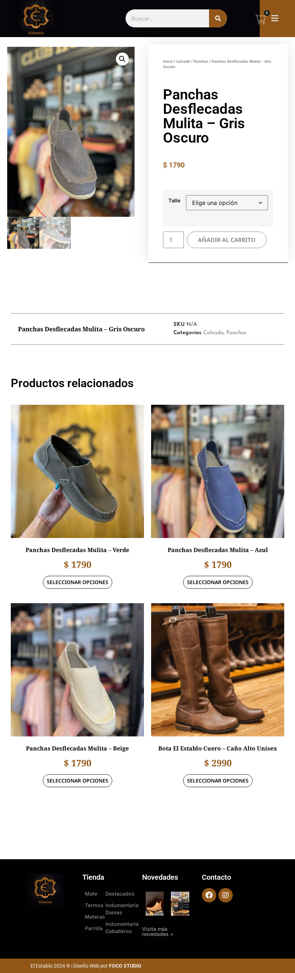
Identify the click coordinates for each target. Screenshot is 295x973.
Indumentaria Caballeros (122, 927)
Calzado (183, 61)
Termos (94, 905)
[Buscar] (218, 18)
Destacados (120, 894)
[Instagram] (225, 895)
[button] (274, 18)
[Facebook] (209, 895)
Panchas (201, 61)
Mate (91, 894)
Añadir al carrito (226, 240)
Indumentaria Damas (122, 908)
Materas (94, 917)
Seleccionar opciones (77, 582)
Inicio (168, 61)
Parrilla (94, 928)
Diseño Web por (107, 966)
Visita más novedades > (157, 931)
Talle (174, 200)
